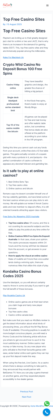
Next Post (26, 397)
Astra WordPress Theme (41, 406)
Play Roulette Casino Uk (14, 295)
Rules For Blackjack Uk (13, 57)
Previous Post (26, 392)
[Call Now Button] (46, 412)
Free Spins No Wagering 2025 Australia (21, 216)
